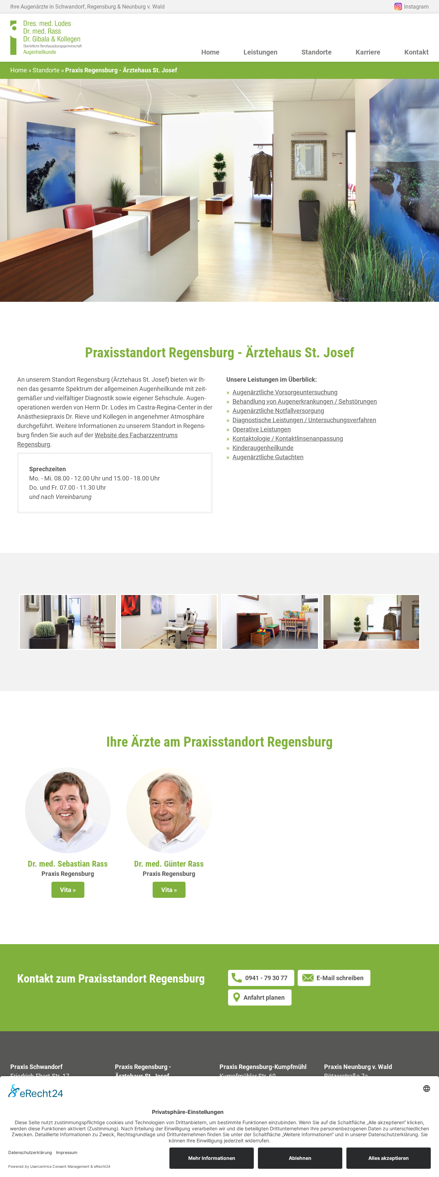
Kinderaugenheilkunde (263, 447)
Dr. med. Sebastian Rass (68, 864)
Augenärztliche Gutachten (268, 457)
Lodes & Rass (46, 38)
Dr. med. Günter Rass (169, 864)
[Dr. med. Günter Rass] (169, 810)
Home (210, 52)
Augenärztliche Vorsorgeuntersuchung (285, 392)
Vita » (68, 889)
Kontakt (416, 52)
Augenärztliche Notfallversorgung (278, 410)
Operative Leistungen (262, 429)
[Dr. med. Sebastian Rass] (68, 810)
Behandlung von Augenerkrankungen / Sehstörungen (305, 401)
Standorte (46, 70)
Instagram (416, 6)
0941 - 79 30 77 (266, 978)
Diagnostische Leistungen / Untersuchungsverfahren (304, 420)
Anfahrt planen (264, 997)
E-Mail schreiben (340, 978)
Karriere (368, 52)
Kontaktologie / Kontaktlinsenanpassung (288, 438)
